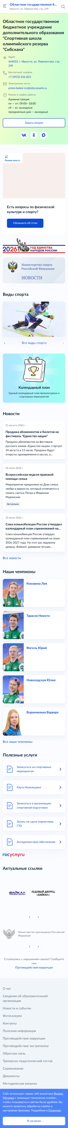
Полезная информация (19, 1031)
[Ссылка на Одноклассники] (34, 135)
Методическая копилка (20, 1083)
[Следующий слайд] (63, 343)
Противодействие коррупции (34, 967)
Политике (54, 1110)
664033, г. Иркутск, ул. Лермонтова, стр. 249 (34, 63)
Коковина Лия (37, 583)
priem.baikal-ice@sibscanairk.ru (27, 88)
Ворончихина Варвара (42, 712)
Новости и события (17, 1008)
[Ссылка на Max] (43, 135)
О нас (7, 988)
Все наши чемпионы (17, 741)
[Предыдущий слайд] (30, 917)
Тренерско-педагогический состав (27, 1061)
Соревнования (13, 1068)
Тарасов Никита (38, 616)
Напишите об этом (25, 223)
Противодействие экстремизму (26, 1046)
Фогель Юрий (37, 648)
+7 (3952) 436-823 (19, 77)
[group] (34, 893)
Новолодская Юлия (41, 680)
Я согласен (34, 1121)
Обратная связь (14, 1053)
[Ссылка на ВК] (24, 135)
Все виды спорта (34, 343)
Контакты (10, 1023)
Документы (11, 1076)
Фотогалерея (12, 1016)
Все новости (12, 558)
